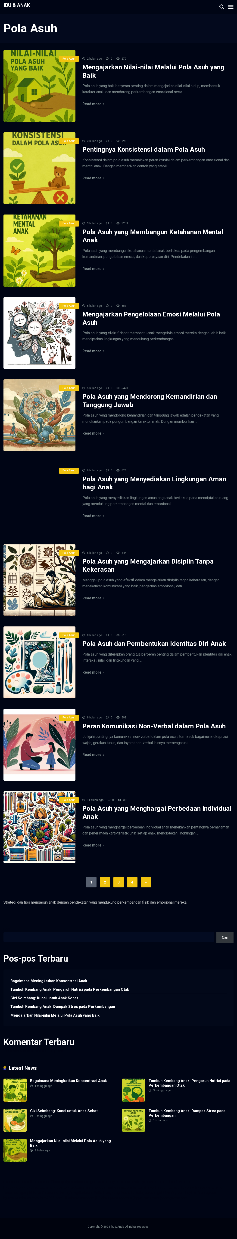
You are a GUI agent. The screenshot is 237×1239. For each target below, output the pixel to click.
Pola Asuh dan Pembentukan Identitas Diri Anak (154, 643)
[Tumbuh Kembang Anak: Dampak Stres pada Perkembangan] (133, 1130)
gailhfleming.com (170, 1192)
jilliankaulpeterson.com (113, 1198)
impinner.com (95, 1187)
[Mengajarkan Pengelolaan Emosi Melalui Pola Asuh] (39, 333)
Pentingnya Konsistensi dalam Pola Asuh (143, 149)
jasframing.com (119, 1187)
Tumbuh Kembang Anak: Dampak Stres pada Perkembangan (62, 1006)
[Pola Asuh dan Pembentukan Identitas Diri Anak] (39, 662)
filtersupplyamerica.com (70, 1182)
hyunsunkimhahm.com (21, 1198)
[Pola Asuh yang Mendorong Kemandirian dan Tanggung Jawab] (39, 415)
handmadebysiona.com (142, 1182)
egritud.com (83, 1192)
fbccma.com (40, 1182)
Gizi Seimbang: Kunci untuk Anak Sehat (44, 998)
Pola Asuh (68, 58)
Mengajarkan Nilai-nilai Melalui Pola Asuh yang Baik (55, 1015)
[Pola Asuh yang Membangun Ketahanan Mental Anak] (39, 250)
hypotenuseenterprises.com (26, 1187)
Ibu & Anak (16, 5)
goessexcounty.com (106, 1182)
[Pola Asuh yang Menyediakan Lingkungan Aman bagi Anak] (39, 498)
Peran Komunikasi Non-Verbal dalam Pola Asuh (154, 726)
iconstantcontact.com (67, 1187)
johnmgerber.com (173, 1198)
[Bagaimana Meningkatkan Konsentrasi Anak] (15, 1100)
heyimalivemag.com (201, 1192)
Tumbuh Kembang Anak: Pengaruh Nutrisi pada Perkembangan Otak (69, 989)
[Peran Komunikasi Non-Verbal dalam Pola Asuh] (39, 745)
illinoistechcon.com (78, 1198)
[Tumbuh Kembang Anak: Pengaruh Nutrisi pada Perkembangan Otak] (133, 1100)
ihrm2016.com (51, 1198)
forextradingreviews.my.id (201, 1187)
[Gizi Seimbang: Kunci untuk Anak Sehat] (15, 1130)
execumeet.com (16, 1182)
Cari (6, 929)
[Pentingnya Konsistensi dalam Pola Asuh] (39, 168)
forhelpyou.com (143, 1192)
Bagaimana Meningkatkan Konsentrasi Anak (48, 981)
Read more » (93, 104)
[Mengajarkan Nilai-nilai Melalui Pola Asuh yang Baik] (39, 86)
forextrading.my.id (17, 1192)
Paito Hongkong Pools (112, 1192)
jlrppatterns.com (146, 1198)
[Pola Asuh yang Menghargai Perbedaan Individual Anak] (39, 827)
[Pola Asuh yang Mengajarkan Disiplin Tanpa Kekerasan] (39, 580)
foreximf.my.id (144, 1187)
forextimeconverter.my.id (53, 1192)
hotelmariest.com (176, 1182)
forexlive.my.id (168, 1187)
